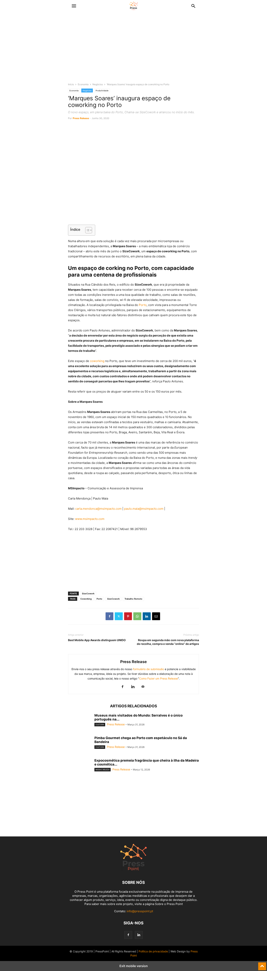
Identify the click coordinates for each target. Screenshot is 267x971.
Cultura (100, 724)
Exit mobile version (133, 966)
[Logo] (133, 870)
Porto (143, 305)
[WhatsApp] (137, 616)
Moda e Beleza (102, 769)
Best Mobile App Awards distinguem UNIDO (97, 640)
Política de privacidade (153, 951)
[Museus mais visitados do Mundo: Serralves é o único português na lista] (79, 722)
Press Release (81, 118)
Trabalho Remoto (133, 598)
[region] (133, 49)
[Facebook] (109, 616)
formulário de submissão (148, 669)
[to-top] (262, 964)
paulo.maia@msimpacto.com (143, 508)
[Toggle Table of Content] (86, 230)
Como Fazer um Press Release (158, 678)
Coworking (86, 598)
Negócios (97, 84)
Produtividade (102, 90)
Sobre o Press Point (169, 904)
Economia (83, 84)
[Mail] (143, 687)
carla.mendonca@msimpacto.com (98, 508)
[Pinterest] (128, 616)
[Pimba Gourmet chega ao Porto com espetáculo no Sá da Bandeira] (79, 745)
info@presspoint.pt (140, 911)
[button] (74, 6)
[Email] (156, 616)
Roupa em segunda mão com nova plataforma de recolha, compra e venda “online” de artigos (168, 641)
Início (71, 84)
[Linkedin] (147, 616)
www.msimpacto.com (89, 519)
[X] (119, 616)
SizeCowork (88, 593)
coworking (97, 361)
